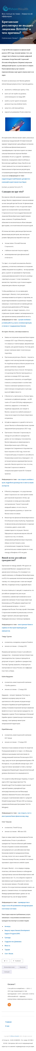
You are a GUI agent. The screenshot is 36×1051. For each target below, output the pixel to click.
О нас (7, 1026)
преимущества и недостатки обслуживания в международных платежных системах (17, 905)
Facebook (18, 961)
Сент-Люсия (9, 954)
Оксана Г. (15, 38)
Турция (7, 950)
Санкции (6, 972)
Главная (8, 1022)
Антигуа (7, 926)
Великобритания (9, 967)
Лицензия (22, 967)
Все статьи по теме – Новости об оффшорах (17, 15)
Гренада (7, 938)
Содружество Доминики (13, 942)
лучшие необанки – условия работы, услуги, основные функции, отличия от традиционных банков (17, 323)
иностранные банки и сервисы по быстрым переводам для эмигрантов (17, 628)
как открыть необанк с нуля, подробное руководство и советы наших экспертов (18, 483)
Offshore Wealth (14, 1036)
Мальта (7, 946)
